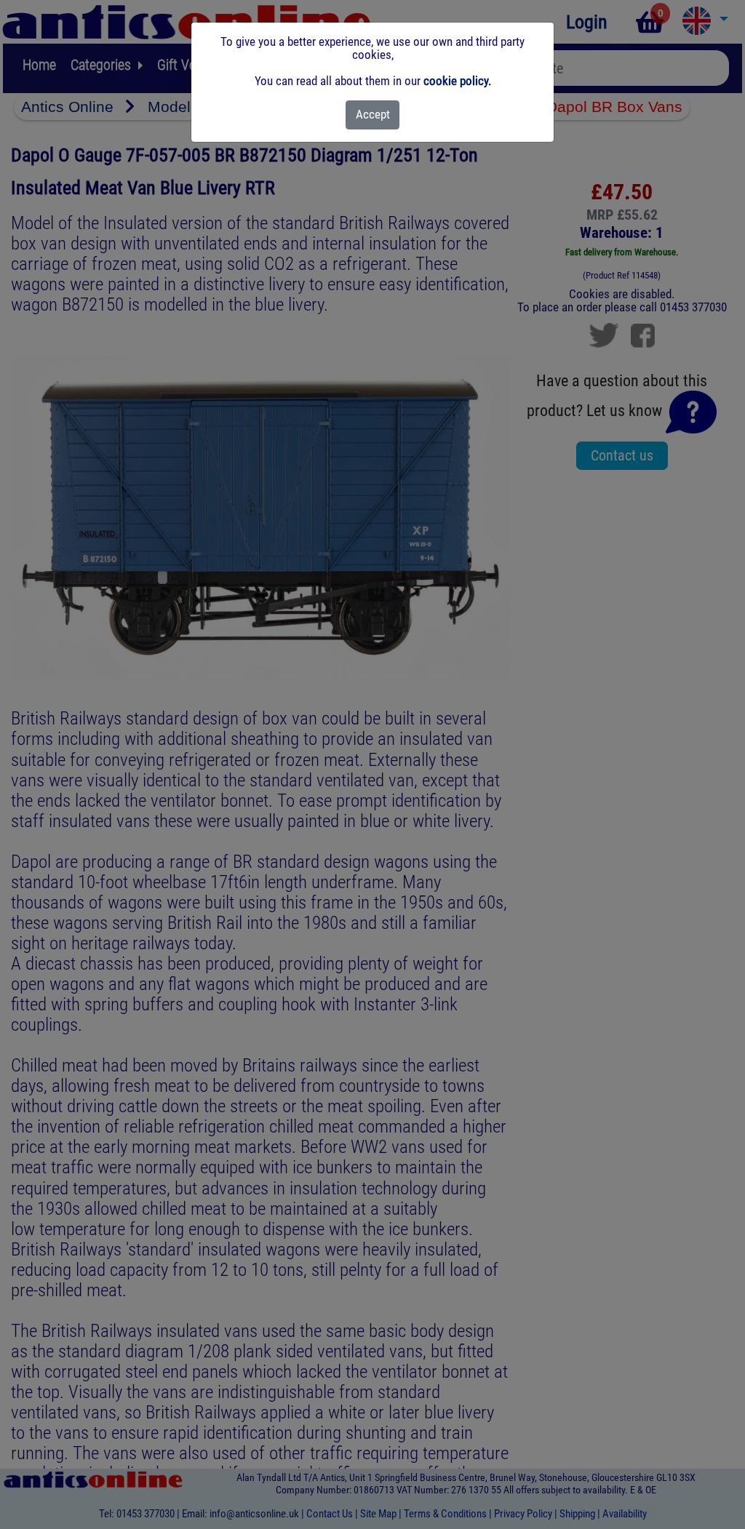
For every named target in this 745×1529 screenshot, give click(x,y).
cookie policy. (457, 80)
